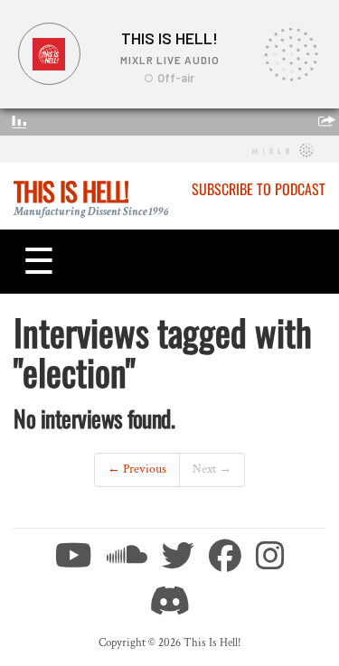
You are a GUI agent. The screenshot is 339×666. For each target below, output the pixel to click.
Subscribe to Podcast (258, 189)
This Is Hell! (71, 191)
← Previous (137, 469)
